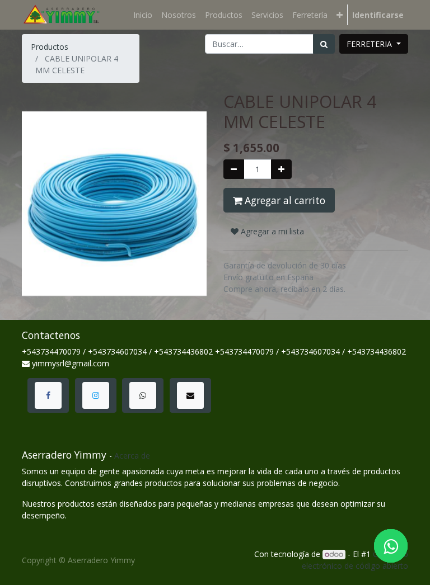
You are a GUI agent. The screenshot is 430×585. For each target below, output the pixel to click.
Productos (49, 46)
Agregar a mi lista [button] (271, 231)
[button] (339, 14)
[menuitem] (143, 14)
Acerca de (132, 455)
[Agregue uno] (281, 169)
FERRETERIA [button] (370, 44)
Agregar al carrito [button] (283, 200)
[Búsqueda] (324, 44)
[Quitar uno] (233, 169)
